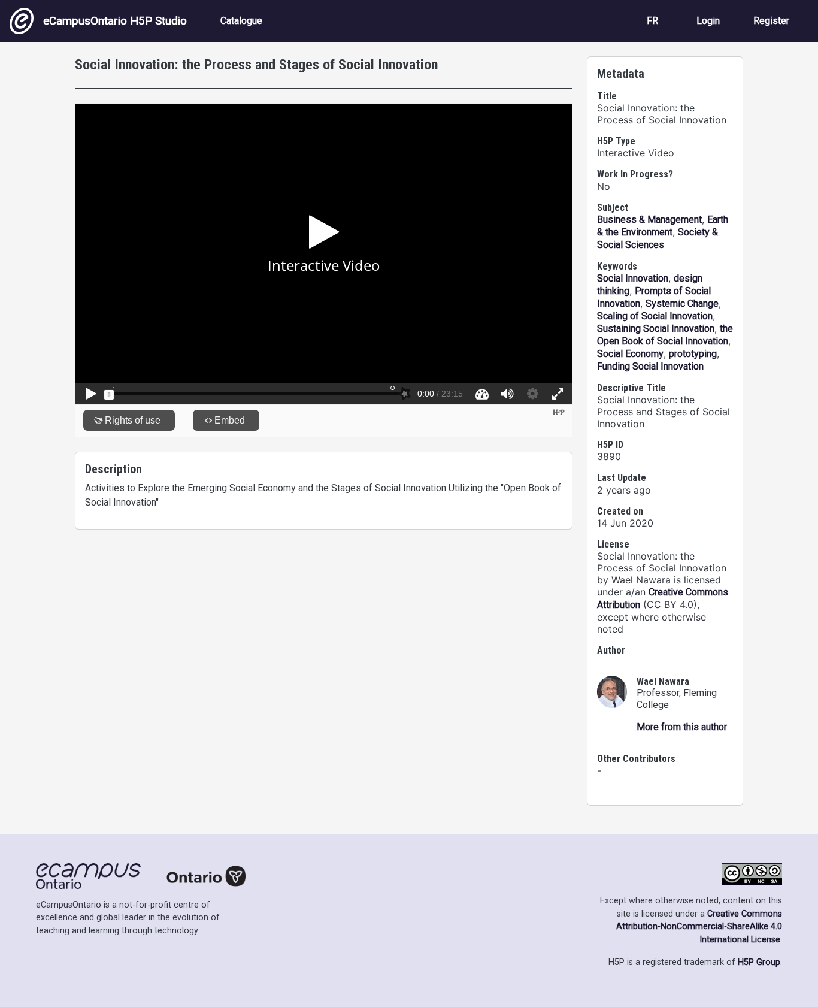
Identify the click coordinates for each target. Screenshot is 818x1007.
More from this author (682, 727)
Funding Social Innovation (650, 366)
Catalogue (241, 20)
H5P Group (759, 962)
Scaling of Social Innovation (655, 316)
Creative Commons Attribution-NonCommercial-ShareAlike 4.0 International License (699, 927)
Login (708, 20)
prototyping (693, 353)
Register (771, 20)
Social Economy (630, 353)
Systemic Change (682, 303)
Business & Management (649, 219)
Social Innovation (632, 278)
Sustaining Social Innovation (655, 328)
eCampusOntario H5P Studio (115, 21)
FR (652, 20)
